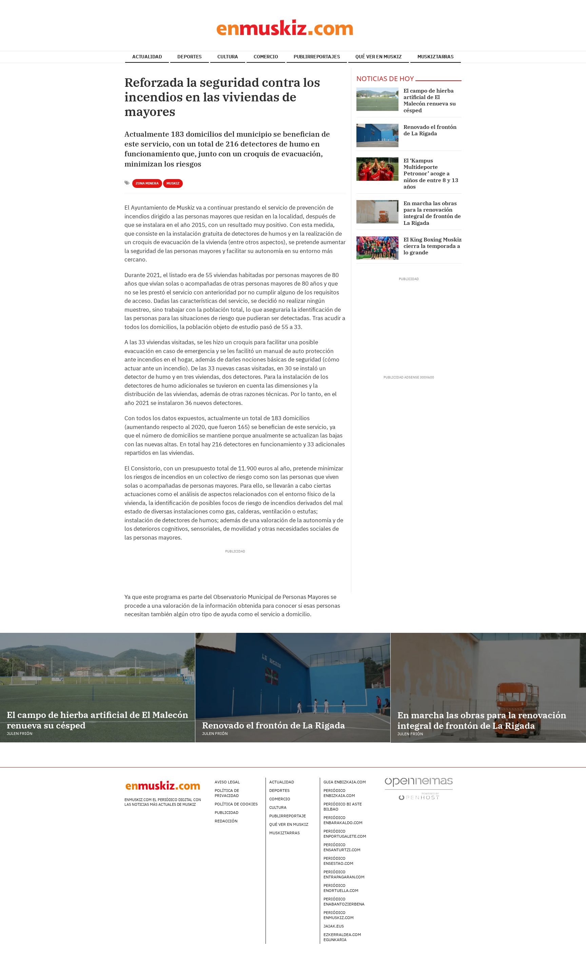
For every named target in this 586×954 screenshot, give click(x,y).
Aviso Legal (227, 781)
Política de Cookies (236, 803)
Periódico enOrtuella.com (341, 888)
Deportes (279, 790)
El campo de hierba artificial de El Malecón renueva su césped (430, 100)
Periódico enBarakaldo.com (343, 820)
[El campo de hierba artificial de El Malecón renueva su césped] (377, 99)
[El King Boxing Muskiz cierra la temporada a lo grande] (377, 248)
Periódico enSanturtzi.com (342, 847)
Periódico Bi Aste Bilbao (343, 806)
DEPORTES (189, 57)
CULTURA (227, 57)
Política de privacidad (227, 793)
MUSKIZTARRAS (435, 57)
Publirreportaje (287, 815)
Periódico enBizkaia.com (339, 793)
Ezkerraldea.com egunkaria (342, 937)
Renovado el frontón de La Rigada (430, 130)
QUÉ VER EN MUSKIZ (378, 57)
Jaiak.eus (334, 926)
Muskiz (173, 183)
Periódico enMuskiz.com (339, 915)
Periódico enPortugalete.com (345, 834)
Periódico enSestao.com (338, 861)
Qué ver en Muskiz (288, 824)
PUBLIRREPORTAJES (317, 57)
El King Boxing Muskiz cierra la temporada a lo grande (433, 246)
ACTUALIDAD (147, 57)
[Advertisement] (235, 569)
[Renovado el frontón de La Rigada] (377, 135)
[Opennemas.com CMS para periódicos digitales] (419, 788)
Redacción (226, 820)
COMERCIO (266, 57)
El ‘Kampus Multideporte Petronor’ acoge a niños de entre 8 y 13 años (431, 173)
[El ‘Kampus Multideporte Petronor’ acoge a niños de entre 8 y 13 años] (377, 169)
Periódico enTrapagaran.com (344, 874)
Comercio (279, 798)
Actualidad (281, 781)
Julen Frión (19, 733)
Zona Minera (147, 183)
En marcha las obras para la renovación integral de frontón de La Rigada (432, 213)
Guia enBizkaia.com (345, 781)
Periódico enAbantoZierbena (344, 901)
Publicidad (226, 812)
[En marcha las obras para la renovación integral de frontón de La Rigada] (377, 211)
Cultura (278, 807)
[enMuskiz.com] (293, 27)
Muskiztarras (284, 832)
